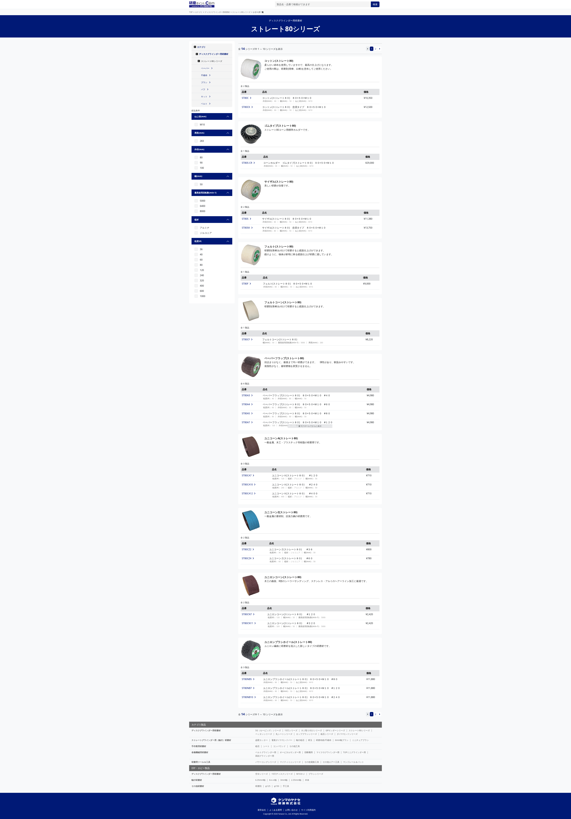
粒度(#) (197, 241)
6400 (202, 206)
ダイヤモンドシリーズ (347, 734)
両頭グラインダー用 (264, 755)
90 (201, 162)
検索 (375, 4)
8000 (202, 211)
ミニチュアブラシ (360, 740)
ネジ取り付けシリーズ (311, 730)
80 (201, 157)
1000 (202, 296)
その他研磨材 (198, 786)
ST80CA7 (246, 475)
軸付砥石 (300, 740)
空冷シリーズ (261, 773)
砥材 (196, 219)
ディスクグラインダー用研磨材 (213, 54)
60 (201, 259)
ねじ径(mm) (200, 116)
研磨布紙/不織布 (323, 740)
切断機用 (308, 752)
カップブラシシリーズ (306, 734)
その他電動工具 (311, 762)
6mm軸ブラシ (341, 740)
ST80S (245, 218)
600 (202, 291)
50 (201, 184)
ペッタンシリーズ (263, 734)
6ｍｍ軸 (273, 780)
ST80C (245, 98)
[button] (195, 47)
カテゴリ (201, 47)
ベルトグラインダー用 (265, 752)
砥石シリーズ (327, 734)
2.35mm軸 (296, 780)
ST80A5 (246, 413)
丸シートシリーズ (284, 734)
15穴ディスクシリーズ (282, 773)
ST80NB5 (247, 679)
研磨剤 (258, 786)
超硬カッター (261, 740)
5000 (202, 200)
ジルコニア (206, 233)
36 (201, 249)
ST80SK (246, 227)
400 (202, 285)
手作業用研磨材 (199, 746)
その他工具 (294, 746)
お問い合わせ (291, 809)
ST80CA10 (247, 484)
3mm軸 (283, 780)
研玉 (310, 740)
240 (202, 275)
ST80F (245, 283)
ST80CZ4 (246, 558)
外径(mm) (199, 149)
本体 (307, 780)
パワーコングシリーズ (265, 762)
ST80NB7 (247, 688)
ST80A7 (246, 422)
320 (202, 280)
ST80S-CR (247, 162)
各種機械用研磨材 (200, 752)
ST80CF (246, 339)
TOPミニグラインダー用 (354, 752)
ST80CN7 (247, 614)
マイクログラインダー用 (327, 752)
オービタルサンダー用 (290, 752)
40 (201, 254)
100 (202, 167)
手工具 (286, 786)
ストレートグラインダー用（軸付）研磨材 (211, 740)
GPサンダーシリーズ (335, 730)
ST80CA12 (247, 493)
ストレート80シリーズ (359, 730)
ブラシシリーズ (316, 773)
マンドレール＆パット (353, 762)
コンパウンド (279, 746)
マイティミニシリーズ (290, 762)
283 (202, 141)
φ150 (276, 786)
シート (266, 746)
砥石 (257, 746)
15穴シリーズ (291, 730)
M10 (202, 124)
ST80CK (246, 107)
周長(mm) (199, 132)
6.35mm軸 (260, 780)
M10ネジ (300, 773)
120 (202, 270)
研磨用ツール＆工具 (201, 762)
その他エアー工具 (331, 762)
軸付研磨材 (197, 780)
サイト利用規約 (308, 809)
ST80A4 (246, 404)
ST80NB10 (247, 697)
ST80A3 (246, 395)
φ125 (267, 786)
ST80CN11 (247, 623)
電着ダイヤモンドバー (282, 740)
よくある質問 (275, 809)
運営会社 (262, 809)
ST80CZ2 (246, 549)
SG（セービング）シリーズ (268, 730)
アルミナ (204, 227)
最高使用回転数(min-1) (205, 192)
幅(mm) (198, 176)
